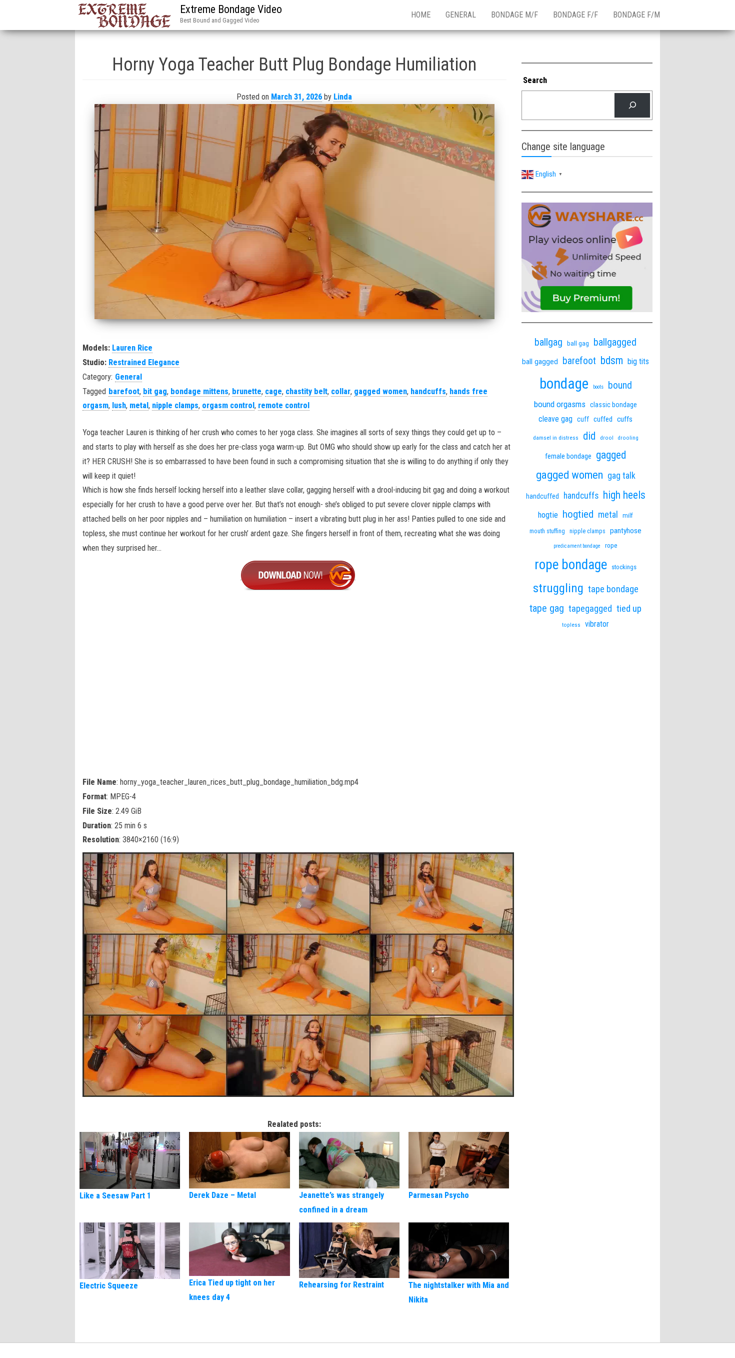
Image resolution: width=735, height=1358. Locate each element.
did (589, 436)
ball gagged (540, 361)
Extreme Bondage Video (231, 9)
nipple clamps (175, 405)
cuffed (603, 419)
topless (571, 625)
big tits (638, 361)
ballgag (548, 342)
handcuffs (428, 391)
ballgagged (615, 342)
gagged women (380, 391)
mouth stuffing (547, 531)
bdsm (611, 360)
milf (627, 515)
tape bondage (613, 589)
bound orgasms (560, 404)
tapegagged (590, 608)
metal (139, 405)
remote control (284, 405)
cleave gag (555, 419)
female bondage (568, 456)
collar (340, 391)
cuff (583, 419)
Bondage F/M (636, 15)
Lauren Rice (132, 348)
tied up (629, 608)
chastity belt (307, 391)
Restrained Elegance (144, 362)
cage (273, 391)
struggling (558, 588)
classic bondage (613, 405)
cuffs (624, 419)
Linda (343, 97)
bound (620, 385)
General (461, 15)
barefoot (124, 391)
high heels (624, 495)
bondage (564, 383)
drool (607, 437)
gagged (611, 455)
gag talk (622, 475)
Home (420, 15)
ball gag (578, 343)
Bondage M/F (514, 15)
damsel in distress (555, 437)
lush (119, 405)
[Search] (632, 105)
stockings (624, 567)
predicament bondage (577, 546)
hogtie (548, 515)
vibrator (597, 624)
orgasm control (228, 405)
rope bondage (570, 565)
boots (598, 387)
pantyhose (626, 530)
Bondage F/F (575, 15)
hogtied (578, 514)
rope (611, 545)
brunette (247, 391)
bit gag (155, 391)
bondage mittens (199, 391)
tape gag (547, 608)
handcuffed (542, 496)
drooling (628, 438)
